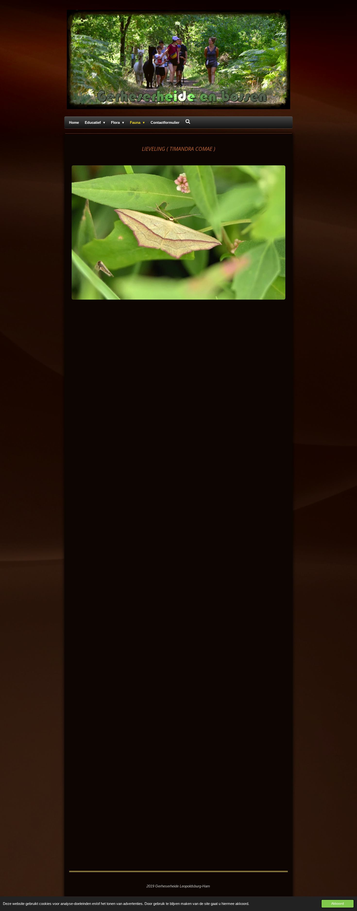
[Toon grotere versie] (178, 232)
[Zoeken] (187, 121)
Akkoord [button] (337, 903)
